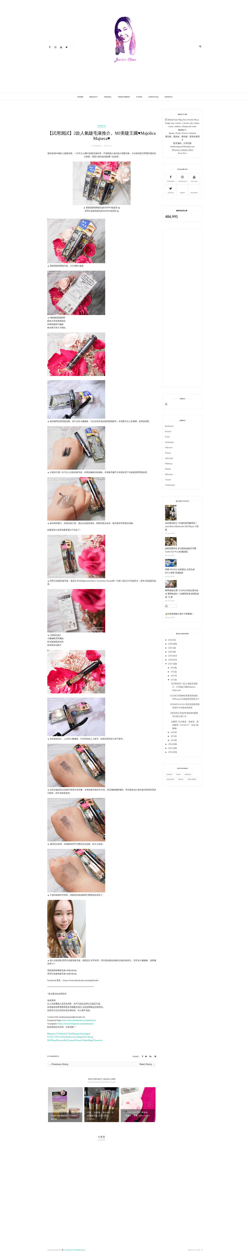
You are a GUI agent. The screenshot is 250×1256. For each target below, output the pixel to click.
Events (169, 97)
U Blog (78, 1037)
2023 (170, 640)
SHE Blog (51, 1040)
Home (80, 97)
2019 (170, 655)
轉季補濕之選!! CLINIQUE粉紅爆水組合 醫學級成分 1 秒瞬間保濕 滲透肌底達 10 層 (182, 593)
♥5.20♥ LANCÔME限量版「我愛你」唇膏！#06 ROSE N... (137, 1115)
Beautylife (61, 1040)
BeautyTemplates (76, 1250)
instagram (182, 181)
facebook (170, 181)
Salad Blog (87, 1040)
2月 (172, 740)
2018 (170, 659)
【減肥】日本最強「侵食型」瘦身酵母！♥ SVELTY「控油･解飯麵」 (184, 724)
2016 (170, 744)
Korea (168, 453)
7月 (172, 671)
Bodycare (169, 426)
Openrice (98, 1040)
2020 (170, 651)
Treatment (124, 97)
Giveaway (169, 442)
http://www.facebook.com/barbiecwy (79, 1020)
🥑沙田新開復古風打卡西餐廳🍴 (179, 613)
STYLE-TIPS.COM (55, 1037)
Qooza (71, 1040)
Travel (108, 97)
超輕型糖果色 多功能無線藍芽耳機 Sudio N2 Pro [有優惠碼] (180, 550)
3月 (172, 736)
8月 (172, 667)
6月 (172, 675)
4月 (172, 732)
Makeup (102, 126)
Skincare (169, 474)
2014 (170, 752)
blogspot (194, 193)
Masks (168, 469)
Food (139, 97)
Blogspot (51, 1033)
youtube (194, 181)
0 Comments (53, 1056)
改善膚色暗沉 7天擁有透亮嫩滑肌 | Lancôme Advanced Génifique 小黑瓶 (181, 526)
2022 (170, 643)
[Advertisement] (100, 80)
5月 (172, 679)
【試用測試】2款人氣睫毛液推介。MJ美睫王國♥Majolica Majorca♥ (184, 686)
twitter (171, 193)
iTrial (69, 1033)
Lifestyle (153, 97)
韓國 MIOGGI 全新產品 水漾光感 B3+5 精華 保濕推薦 (180, 571)
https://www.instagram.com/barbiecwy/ (75, 1023)
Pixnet (78, 1040)
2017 (170, 663)
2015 (170, 748)
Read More (182, 153)
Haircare (169, 447)
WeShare (70, 1037)
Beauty (94, 97)
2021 (170, 648)
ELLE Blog (87, 1037)
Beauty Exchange (81, 1033)
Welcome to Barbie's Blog (182, 149)
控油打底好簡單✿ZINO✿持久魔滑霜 (64, 1117)
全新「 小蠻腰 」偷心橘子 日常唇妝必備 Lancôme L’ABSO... (100, 1115)
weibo (182, 193)
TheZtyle (61, 1033)
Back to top (194, 1250)
